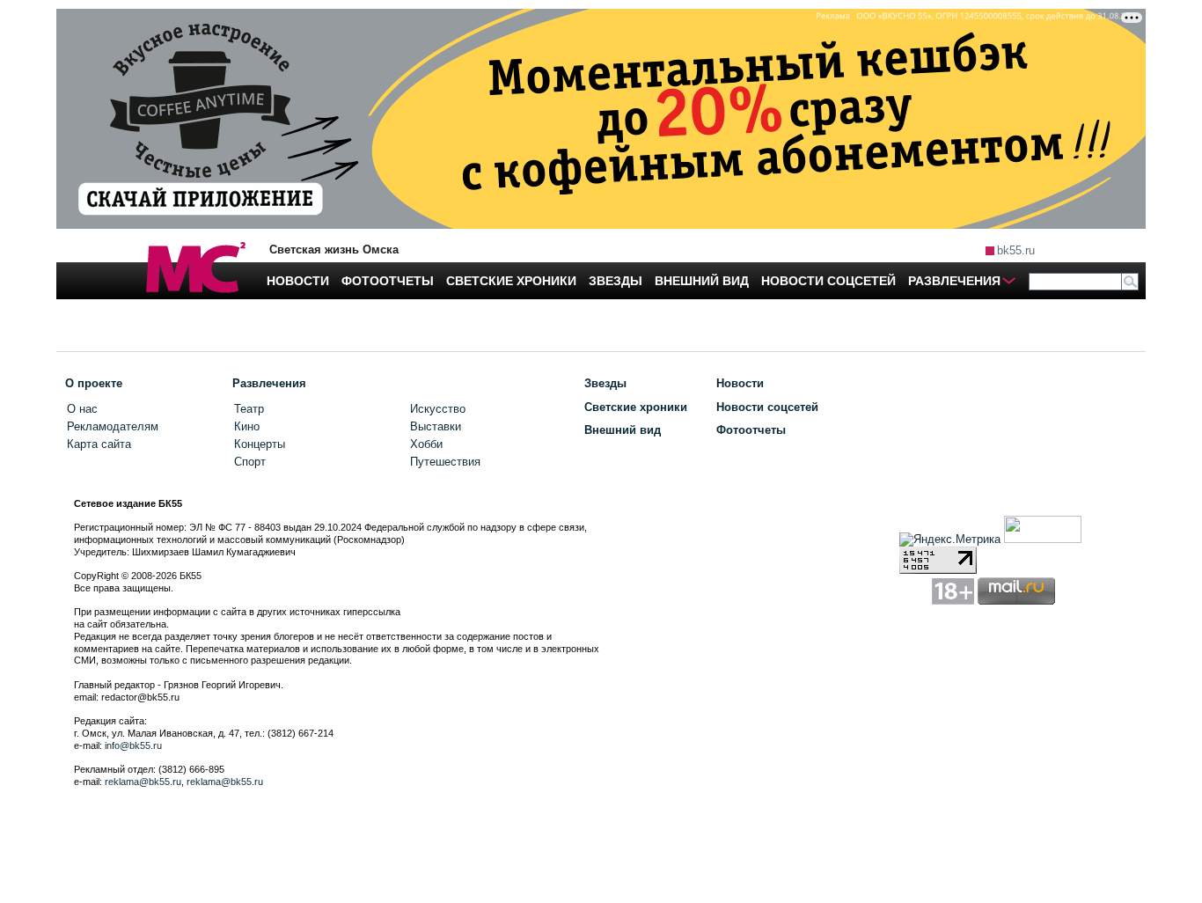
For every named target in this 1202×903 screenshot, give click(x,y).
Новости (740, 383)
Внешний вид (622, 430)
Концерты (259, 444)
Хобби (426, 444)
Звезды (605, 383)
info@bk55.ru (133, 745)
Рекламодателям (112, 426)
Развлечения (269, 383)
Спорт (250, 461)
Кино (247, 426)
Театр (249, 408)
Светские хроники (635, 407)
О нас (82, 408)
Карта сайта (99, 444)
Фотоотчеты (751, 430)
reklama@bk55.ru (143, 781)
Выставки (435, 426)
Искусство (437, 408)
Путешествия (445, 461)
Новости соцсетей (767, 407)
